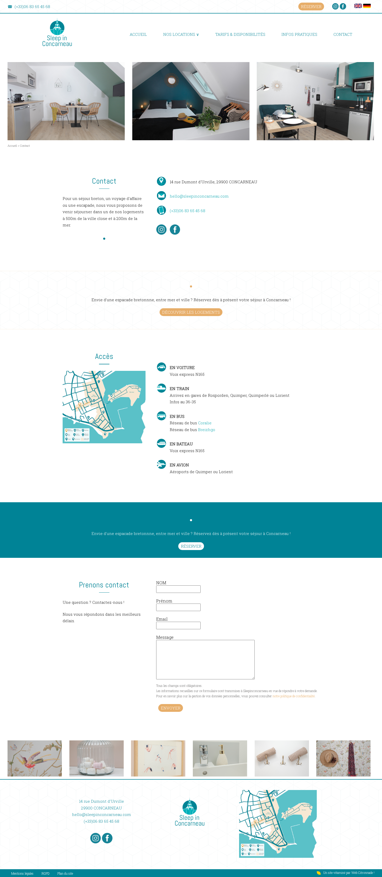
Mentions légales (22, 873)
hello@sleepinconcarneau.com (199, 196)
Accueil (138, 34)
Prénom (164, 601)
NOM (161, 582)
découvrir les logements (191, 312)
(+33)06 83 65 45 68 (187, 210)
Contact (342, 34)
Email (162, 619)
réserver (311, 6)
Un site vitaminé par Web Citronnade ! (348, 873)
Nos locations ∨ (181, 34)
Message (165, 637)
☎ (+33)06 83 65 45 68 (29, 6)
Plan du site (65, 873)
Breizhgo (206, 429)
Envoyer (170, 708)
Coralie (205, 422)
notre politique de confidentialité (294, 696)
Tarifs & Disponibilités (240, 34)
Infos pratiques (299, 34)
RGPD (45, 873)
